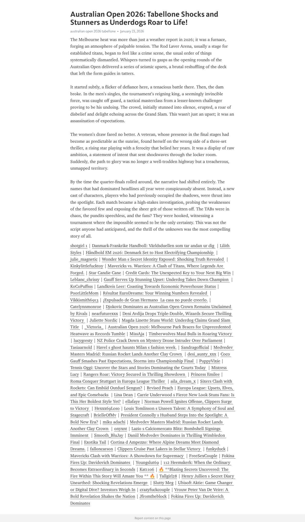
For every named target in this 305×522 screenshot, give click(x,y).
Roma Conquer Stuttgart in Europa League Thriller (118, 381)
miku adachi (114, 422)
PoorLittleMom (84, 293)
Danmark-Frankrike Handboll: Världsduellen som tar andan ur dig (153, 245)
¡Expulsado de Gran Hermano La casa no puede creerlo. (155, 300)
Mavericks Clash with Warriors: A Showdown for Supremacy (127, 455)
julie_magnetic (83, 259)
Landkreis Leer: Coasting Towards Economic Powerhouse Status (156, 286)
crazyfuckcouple (155, 489)
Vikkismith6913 (84, 300)
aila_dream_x (183, 381)
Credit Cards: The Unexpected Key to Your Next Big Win (178, 272)
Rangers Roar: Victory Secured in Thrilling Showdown (134, 374)
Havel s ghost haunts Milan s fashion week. (137, 347)
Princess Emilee (205, 374)
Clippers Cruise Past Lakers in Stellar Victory (159, 448)
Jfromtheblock (153, 496)
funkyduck (215, 448)
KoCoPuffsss (81, 286)
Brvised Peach (160, 387)
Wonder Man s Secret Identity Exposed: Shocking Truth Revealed (163, 259)
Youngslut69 (147, 462)
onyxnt (120, 428)
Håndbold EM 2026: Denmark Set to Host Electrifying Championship (150, 252)
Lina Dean (123, 394)
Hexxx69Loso (107, 408)
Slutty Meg (163, 482)
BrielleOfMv (105, 415)
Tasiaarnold (81, 347)
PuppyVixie (209, 361)
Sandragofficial (195, 347)
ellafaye (132, 401)
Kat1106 (147, 469)
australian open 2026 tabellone (93, 31)
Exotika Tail (95, 442)
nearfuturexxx (105, 313)
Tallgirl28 (168, 476)
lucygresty (83, 340)
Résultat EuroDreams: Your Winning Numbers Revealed (155, 293)
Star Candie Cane (105, 272)
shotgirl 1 (78, 245)
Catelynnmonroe (85, 306)
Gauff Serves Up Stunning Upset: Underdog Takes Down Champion (167, 279)
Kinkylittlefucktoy (86, 266)
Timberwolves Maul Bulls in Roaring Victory (191, 333)
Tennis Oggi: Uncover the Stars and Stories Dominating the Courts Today (138, 367)
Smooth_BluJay (108, 435)
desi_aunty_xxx (202, 354)
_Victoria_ (94, 326)
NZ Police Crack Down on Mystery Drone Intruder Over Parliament (159, 340)
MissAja (137, 333)
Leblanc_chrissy (84, 279)
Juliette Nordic (103, 320)
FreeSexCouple (203, 455)
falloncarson (101, 448)
